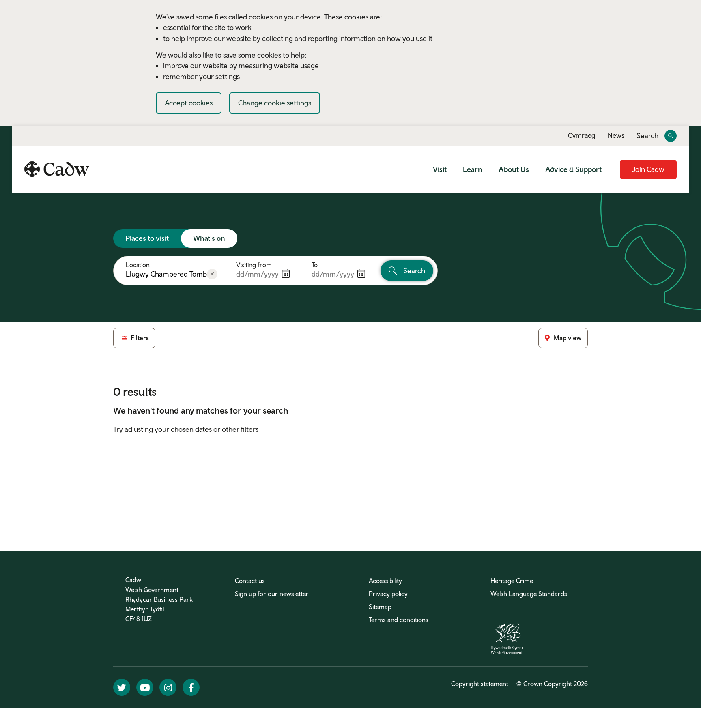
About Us (514, 169)
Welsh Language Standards (528, 593)
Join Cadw (648, 169)
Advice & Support (573, 169)
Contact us (250, 580)
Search (647, 136)
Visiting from (254, 265)
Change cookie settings (274, 103)
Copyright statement (479, 683)
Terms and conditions (398, 619)
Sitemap (380, 606)
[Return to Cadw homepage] (56, 169)
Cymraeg (582, 135)
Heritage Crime (511, 580)
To (315, 265)
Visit (440, 169)
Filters (139, 337)
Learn (472, 169)
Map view (567, 337)
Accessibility (385, 580)
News (616, 135)
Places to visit (147, 238)
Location (138, 265)
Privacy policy (388, 593)
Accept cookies (189, 103)
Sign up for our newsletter (272, 593)
